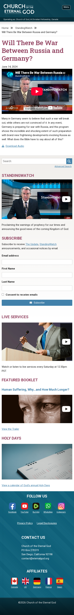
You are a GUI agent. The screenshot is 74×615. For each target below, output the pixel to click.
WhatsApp (48, 512)
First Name (8, 268)
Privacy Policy (25, 523)
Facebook (12, 512)
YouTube (24, 512)
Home (5, 28)
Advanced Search (63, 166)
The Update (31, 244)
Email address (10, 255)
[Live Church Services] (37, 342)
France (49, 587)
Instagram (61, 512)
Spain (59, 587)
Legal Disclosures (47, 523)
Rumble (36, 512)
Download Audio (15, 146)
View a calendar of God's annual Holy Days (26, 485)
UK (25, 587)
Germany (37, 587)
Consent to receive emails (22, 294)
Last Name (8, 281)
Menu (66, 7)
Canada (14, 587)
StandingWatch (23, 28)
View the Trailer (10, 429)
